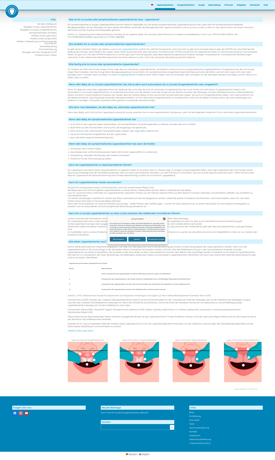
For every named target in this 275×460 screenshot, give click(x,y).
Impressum (194, 435)
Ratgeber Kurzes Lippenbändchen (40, 27)
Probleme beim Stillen (46, 55)
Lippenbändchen (130, 49)
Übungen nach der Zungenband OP (39, 52)
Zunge (206, 69)
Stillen (83, 137)
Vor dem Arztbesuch (47, 24)
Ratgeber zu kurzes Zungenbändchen (38, 30)
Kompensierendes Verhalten (43, 33)
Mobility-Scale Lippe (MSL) (80, 331)
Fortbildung (195, 416)
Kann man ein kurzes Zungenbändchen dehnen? (124, 413)
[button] (164, 219)
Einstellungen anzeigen (156, 239)
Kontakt (193, 432)
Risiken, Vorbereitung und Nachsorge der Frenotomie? (37, 42)
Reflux (143, 131)
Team (192, 424)
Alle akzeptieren (118, 239)
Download (194, 420)
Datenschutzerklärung (200, 439)
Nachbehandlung (48, 46)
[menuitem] (152, 5)
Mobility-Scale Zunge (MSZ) (43, 38)
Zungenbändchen (127, 75)
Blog (191, 412)
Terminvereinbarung (199, 428)
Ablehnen (137, 239)
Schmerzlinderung (48, 49)
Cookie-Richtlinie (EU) (199, 443)
